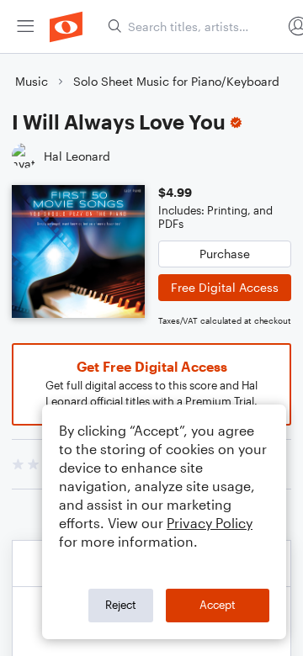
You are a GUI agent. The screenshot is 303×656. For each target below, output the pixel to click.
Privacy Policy (209, 523)
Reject (120, 604)
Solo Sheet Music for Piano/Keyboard (176, 81)
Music (31, 81)
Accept (217, 604)
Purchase (224, 253)
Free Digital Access (225, 287)
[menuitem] (25, 26)
